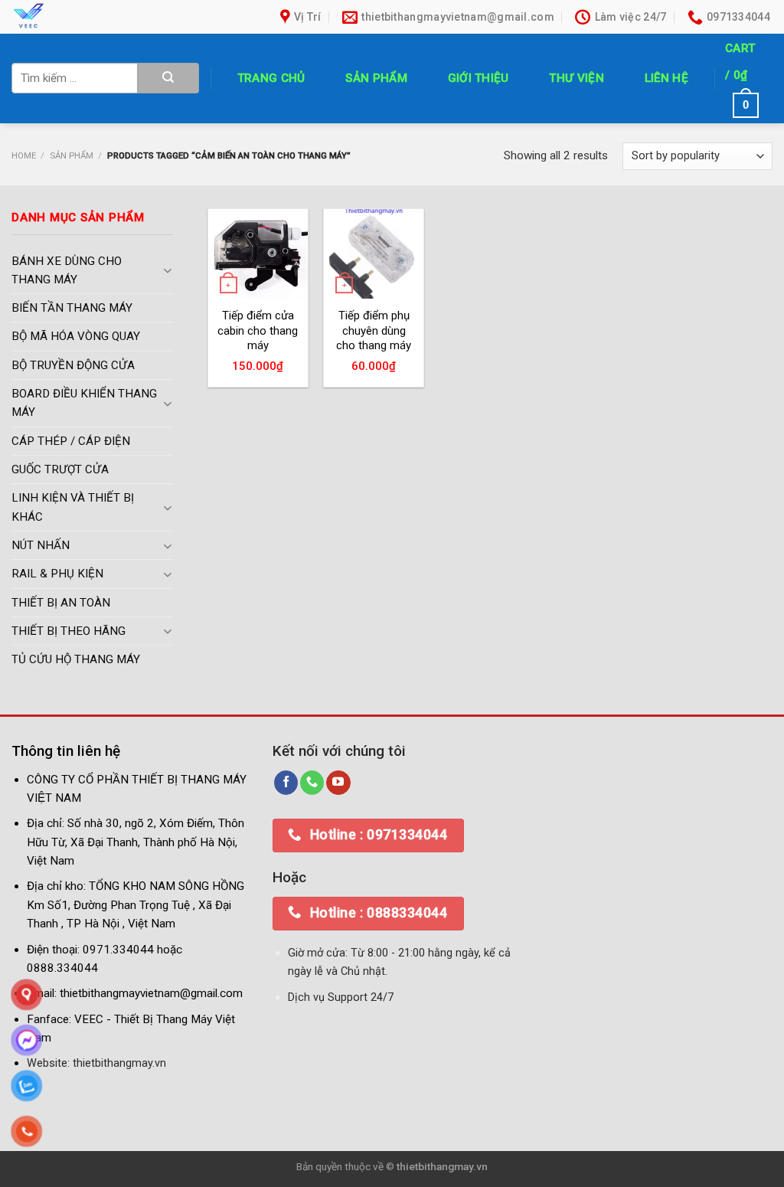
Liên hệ (666, 78)
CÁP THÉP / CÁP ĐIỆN (70, 441)
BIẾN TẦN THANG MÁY (71, 309)
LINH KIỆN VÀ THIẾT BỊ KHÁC (72, 508)
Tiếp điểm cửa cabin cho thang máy (257, 330)
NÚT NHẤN (40, 545)
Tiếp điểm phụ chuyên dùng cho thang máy (373, 330)
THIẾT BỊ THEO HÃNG (68, 631)
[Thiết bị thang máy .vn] (117, 17)
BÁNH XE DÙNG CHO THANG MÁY (66, 270)
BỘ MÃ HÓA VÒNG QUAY (75, 337)
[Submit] (168, 78)
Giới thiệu (478, 78)
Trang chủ (271, 78)
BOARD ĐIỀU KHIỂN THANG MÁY (84, 403)
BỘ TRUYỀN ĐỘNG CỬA (73, 365)
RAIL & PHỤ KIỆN (57, 574)
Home (23, 155)
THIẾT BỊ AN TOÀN (60, 603)
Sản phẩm (376, 78)
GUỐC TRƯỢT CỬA (60, 470)
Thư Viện (576, 78)
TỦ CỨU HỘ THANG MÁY (75, 660)
